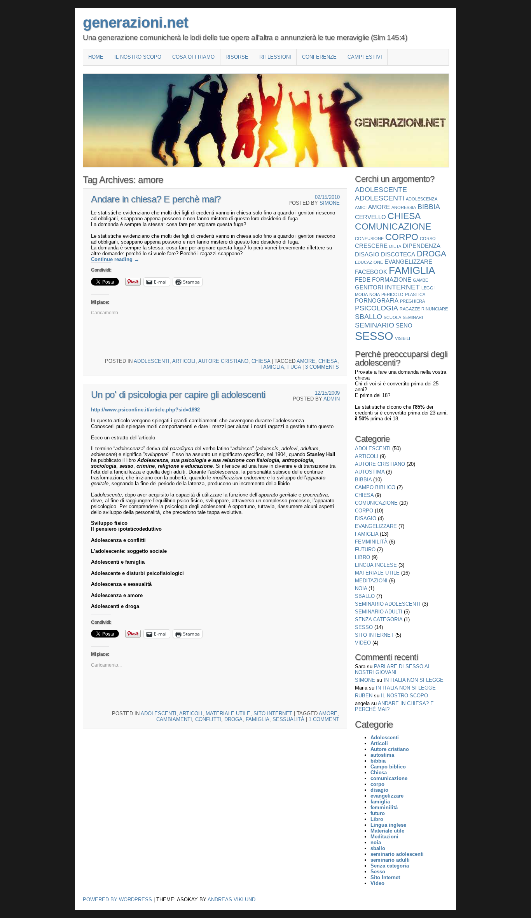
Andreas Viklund (231, 899)
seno (404, 325)
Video (363, 643)
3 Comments (322, 367)
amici (361, 207)
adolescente (381, 189)
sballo (368, 316)
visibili (402, 338)
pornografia (376, 300)
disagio (367, 254)
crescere (371, 245)
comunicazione (393, 226)
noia (374, 294)
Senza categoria (378, 619)
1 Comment (324, 719)
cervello (370, 217)
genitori (369, 287)
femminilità (371, 542)
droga (233, 719)
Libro (362, 557)
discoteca (398, 254)
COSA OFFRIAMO (193, 57)
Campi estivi (365, 57)
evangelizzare (408, 261)
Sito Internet (272, 713)
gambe (420, 280)
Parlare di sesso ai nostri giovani (392, 669)
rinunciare (434, 309)
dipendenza (421, 245)
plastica (415, 294)
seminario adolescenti (388, 604)
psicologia (376, 308)
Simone (330, 203)
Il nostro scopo (137, 57)
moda (361, 294)
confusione (369, 238)
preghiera (412, 301)
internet (402, 287)
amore (306, 361)
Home (95, 57)
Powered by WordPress (117, 899)
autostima (369, 472)
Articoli (184, 361)
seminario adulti (378, 612)
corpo (401, 237)
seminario (374, 325)
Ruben (363, 696)
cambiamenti (174, 719)
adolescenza (421, 199)
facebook (371, 271)
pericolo (392, 294)
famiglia (272, 367)
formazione (391, 279)
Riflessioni (275, 57)
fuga (294, 367)
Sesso (374, 335)
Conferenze (319, 57)
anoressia (403, 207)
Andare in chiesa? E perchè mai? (156, 199)
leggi (428, 288)
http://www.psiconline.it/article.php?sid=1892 (145, 410)
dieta (395, 246)
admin (331, 399)
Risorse (236, 57)
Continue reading (115, 259)
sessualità (288, 719)
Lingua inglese (376, 565)
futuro (365, 549)
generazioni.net (136, 22)
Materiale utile (228, 713)
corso (428, 238)
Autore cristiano (223, 361)
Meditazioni (371, 581)
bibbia (428, 206)
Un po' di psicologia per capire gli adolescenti (178, 394)
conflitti (208, 719)
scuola (392, 317)
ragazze (410, 309)
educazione (369, 262)
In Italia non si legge (414, 680)
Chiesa (261, 361)
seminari (413, 317)
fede (362, 279)
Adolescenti (151, 361)
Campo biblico (375, 487)
